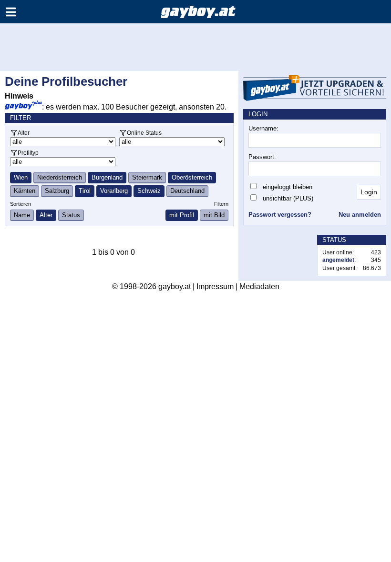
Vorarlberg (114, 190)
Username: (263, 128)
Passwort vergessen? (279, 214)
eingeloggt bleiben (287, 187)
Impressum (215, 286)
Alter (24, 133)
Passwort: (262, 157)
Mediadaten (259, 286)
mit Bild (214, 215)
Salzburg (57, 190)
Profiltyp (28, 153)
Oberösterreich (192, 177)
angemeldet (338, 260)
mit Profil (181, 215)
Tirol (85, 190)
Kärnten (24, 190)
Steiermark (147, 177)
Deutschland (187, 190)
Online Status (144, 133)
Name (22, 215)
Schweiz (149, 190)
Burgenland (107, 177)
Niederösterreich (59, 177)
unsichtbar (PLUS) (288, 198)
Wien (21, 177)
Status (71, 215)
